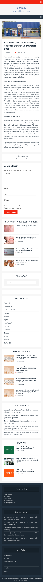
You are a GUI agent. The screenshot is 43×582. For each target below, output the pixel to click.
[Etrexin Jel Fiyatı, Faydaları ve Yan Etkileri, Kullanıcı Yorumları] (9, 254)
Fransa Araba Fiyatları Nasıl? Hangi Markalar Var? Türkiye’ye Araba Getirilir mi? (27, 391)
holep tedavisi (8, 494)
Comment (7, 173)
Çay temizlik (18, 434)
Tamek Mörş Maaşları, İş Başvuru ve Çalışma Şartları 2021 (21, 527)
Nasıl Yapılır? (8, 323)
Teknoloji (7, 339)
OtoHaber (7, 329)
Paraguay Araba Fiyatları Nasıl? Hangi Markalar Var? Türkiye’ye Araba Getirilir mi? (26, 368)
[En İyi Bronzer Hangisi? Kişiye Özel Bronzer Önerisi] (9, 266)
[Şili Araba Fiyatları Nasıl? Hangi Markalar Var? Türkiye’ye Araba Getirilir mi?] (9, 384)
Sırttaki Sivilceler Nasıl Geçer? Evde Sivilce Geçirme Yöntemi (26, 238)
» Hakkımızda (8, 555)
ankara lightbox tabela (10, 502)
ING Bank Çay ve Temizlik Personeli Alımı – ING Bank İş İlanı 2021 (27, 470)
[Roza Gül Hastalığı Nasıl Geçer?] (9, 231)
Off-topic (7, 326)
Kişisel (6, 320)
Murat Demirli (21, 52)
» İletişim (6, 571)
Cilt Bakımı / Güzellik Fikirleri (21, 222)
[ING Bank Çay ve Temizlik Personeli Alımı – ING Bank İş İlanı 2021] (9, 475)
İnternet (6, 316)
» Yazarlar (7, 565)
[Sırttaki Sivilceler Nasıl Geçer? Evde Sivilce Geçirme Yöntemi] (9, 243)
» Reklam (7, 568)
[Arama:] (21, 282)
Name (6, 188)
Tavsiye (6, 336)
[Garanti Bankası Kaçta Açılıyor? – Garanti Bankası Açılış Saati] (9, 452)
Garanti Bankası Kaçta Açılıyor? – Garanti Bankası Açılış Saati (26, 447)
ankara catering (8, 500)
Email (6, 194)
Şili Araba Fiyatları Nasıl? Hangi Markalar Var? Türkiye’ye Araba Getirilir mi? (26, 380)
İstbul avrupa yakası (20, 429)
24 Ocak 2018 (10, 52)
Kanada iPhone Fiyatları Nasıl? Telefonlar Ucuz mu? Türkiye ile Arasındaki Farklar (26, 357)
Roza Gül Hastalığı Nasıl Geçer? (26, 225)
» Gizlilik (6, 558)
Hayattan (7, 313)
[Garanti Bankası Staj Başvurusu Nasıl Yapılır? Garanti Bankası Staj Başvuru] (9, 464)
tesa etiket (7, 496)
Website (6, 200)
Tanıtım (6, 333)
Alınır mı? (7, 303)
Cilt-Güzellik (8, 306)
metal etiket (7, 498)
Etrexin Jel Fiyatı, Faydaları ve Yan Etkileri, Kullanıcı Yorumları (27, 249)
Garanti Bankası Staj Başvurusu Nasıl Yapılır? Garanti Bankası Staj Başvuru (27, 460)
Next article (21, 158)
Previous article (21, 156)
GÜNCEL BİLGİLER (10, 310)
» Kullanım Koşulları (10, 561)
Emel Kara (17, 412)
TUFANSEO (7, 343)
